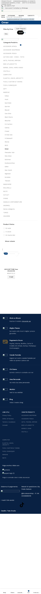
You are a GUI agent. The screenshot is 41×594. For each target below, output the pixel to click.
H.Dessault (8, 138)
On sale (8, 228)
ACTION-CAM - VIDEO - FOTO (13, 57)
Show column (10, 241)
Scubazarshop (10, 163)
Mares (7, 142)
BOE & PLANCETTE (10, 64)
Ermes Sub (8, 135)
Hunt (6, 99)
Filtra (6, 34)
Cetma (7, 128)
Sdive (6, 166)
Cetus (7, 96)
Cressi (7, 131)
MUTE (5, 191)
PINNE (5, 198)
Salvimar (8, 159)
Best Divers (9, 117)
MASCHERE (7, 184)
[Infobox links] (20, 6)
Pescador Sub (9, 152)
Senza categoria (9, 209)
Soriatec (7, 177)
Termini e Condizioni (8, 422)
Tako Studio (11, 511)
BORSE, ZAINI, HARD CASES (13, 67)
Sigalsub (8, 174)
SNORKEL (6, 205)
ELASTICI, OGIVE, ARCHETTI (13, 78)
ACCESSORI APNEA (10, 46)
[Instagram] (9, 504)
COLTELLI (6, 71)
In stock (8, 232)
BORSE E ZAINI (26, 428)
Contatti (5, 425)
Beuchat (7, 120)
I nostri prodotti (28, 412)
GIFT (5, 89)
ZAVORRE (6, 216)
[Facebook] (3, 504)
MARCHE (6, 92)
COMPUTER (7, 75)
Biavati (7, 110)
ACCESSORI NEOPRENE (11, 50)
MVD (6, 145)
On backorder (10, 235)
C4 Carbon (8, 124)
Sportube (8, 103)
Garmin (7, 106)
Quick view (11, 281)
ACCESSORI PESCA (9, 53)
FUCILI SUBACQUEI (10, 85)
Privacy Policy (6, 415)
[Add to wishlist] (16, 254)
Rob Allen (8, 156)
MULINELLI (7, 188)
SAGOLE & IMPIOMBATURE (12, 202)
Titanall (7, 181)
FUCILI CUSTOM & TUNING (12, 82)
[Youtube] (15, 504)
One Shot (8, 113)
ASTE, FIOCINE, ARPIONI (12, 60)
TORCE (5, 212)
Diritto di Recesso (8, 418)
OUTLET (6, 195)
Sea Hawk (8, 170)
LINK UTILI (5, 412)
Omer (7, 149)
